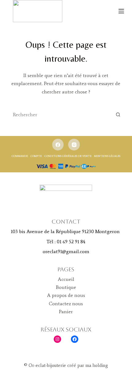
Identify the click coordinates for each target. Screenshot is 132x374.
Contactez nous (66, 303)
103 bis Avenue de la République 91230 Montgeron (66, 231)
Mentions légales (107, 156)
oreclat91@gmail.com (66, 251)
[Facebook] (58, 144)
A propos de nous (66, 295)
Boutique (66, 287)
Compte (36, 156)
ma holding (96, 365)
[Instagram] (74, 144)
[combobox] (60, 114)
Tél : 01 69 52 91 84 (65, 242)
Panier (66, 311)
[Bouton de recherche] (118, 114)
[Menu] (121, 11)
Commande (20, 156)
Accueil (66, 279)
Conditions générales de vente (67, 156)
